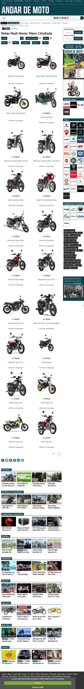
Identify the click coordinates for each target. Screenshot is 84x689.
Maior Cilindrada (31, 38)
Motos (38, 674)
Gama (15, 42)
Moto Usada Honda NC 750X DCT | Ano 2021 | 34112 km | (72, 281)
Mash (4, 42)
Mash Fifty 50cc (46, 442)
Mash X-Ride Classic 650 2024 (46, 76)
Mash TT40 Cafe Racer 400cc (47, 200)
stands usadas (56, 23)
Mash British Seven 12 (16, 323)
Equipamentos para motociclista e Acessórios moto (72, 238)
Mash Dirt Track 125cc (16, 362)
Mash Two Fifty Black (46, 240)
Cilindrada (25, 42)
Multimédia (6, 558)
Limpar (4, 38)
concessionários (46, 23)
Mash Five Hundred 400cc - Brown (16, 161)
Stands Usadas (75, 245)
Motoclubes (68, 265)
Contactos (5, 676)
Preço (45, 42)
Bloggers (77, 265)
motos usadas (24, 23)
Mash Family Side (46, 117)
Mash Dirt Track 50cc (16, 442)
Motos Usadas (69, 230)
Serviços (74, 268)
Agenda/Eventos (70, 233)
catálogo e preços (13, 23)
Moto (45, 38)
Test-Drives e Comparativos (12, 492)
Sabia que (5, 603)
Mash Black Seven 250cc (15, 240)
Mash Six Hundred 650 (16, 76)
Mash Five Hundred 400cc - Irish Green (46, 161)
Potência (35, 42)
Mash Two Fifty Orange (16, 279)
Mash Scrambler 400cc (16, 200)
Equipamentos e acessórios (12, 514)
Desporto (5, 581)
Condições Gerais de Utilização (61, 676)
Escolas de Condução (72, 263)
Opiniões (5, 536)
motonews (65, 23)
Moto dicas (6, 625)
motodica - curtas (23, 26)
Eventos (5, 647)
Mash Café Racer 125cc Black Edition (46, 323)
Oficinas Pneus (69, 250)
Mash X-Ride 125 (46, 403)
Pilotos (66, 268)
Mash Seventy (46, 362)
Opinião (24, 674)
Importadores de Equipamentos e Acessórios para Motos (72, 258)
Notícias (10, 674)
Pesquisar (78, 32)
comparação (14, 29)
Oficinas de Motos (71, 248)
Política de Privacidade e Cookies (41, 676)
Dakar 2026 (17, 674)
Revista (76, 674)
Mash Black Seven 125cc (46, 279)
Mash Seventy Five (15, 403)
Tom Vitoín (31, 674)
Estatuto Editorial (24, 676)
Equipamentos (45, 674)
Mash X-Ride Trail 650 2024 (15, 113)
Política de (37, 687)
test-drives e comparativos (9, 26)
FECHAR (37, 683)
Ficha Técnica (13, 676)
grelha (7, 29)
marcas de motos (35, 23)
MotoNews (6, 470)
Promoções (53, 674)
